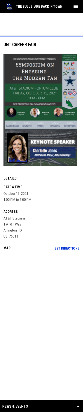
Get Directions (67, 248)
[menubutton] (75, 6)
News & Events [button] (15, 406)
